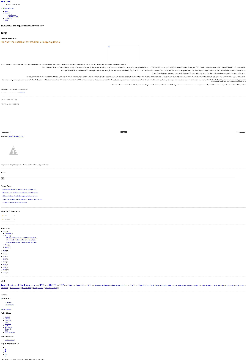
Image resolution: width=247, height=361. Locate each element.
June (6, 245)
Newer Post (5, 132)
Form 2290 (80, 285)
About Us (8, 324)
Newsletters (8, 327)
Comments (6, 219)
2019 (4, 256)
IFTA (42, 285)
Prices (6, 322)
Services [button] (7, 13)
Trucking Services (38, 288)
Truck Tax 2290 (26, 288)
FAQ (6, 325)
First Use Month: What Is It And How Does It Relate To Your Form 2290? (23, 199)
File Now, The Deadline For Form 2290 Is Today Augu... (21, 237)
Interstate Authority (119, 285)
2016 (4, 262)
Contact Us (8, 18)
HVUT (52, 285)
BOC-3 (132, 285)
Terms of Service (10, 332)
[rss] (10, 1)
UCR (89, 285)
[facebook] (1, 1)
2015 (4, 264)
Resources (8, 320)
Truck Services (206, 285)
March (7, 247)
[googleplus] (8, 1)
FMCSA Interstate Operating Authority (186, 285)
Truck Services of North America (18, 285)
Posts (5, 216)
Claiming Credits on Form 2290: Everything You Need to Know (20, 196)
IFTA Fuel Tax (218, 285)
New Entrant (240, 285)
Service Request (13, 16)
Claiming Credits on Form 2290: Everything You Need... (21, 242)
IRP (62, 285)
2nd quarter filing (15, 288)
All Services (12, 15)
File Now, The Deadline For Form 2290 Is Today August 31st (19, 189)
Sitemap (7, 317)
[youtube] (4, 1)
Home (6, 11)
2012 (4, 272)
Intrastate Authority (102, 285)
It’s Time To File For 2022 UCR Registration (15, 202)
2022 (4, 231)
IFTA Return (230, 285)
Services (7, 318)
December (8, 233)
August (7, 236)
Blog (6, 20)
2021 (4, 251)
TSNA (69, 285)
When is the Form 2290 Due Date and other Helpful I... (21, 240)
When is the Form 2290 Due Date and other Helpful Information (20, 192)
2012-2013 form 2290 (51, 288)
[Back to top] (6, 309)
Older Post (241, 132)
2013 (4, 270)
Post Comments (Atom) (16, 136)
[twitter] (2, 1)
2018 (4, 259)
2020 (4, 253)
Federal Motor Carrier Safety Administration (154, 285)
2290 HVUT (4, 288)
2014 (4, 267)
